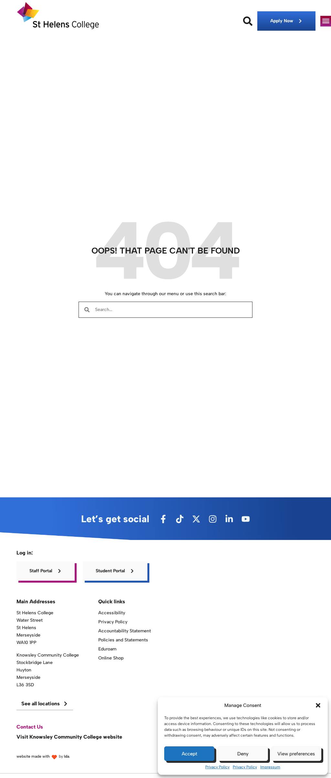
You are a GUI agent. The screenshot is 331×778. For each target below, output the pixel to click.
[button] (318, 705)
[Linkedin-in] (229, 519)
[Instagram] (212, 519)
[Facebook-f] (163, 519)
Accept (189, 754)
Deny (243, 754)
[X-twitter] (196, 519)
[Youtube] (245, 519)
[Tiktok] (180, 519)
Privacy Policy (217, 767)
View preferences (296, 754)
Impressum (270, 767)
